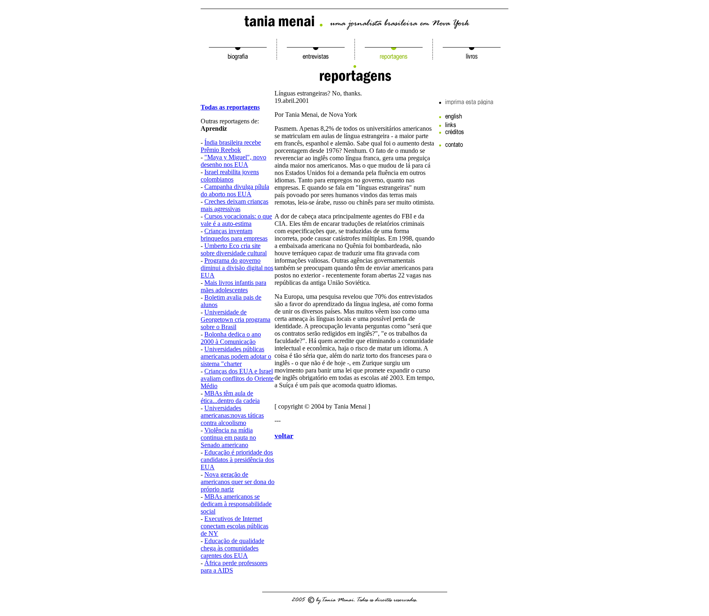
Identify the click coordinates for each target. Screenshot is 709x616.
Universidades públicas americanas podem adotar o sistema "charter (236, 356)
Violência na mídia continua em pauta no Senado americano (228, 437)
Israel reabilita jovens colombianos (230, 175)
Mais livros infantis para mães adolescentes (233, 286)
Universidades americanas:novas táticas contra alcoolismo (232, 415)
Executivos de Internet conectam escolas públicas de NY (234, 526)
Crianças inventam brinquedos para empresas (234, 234)
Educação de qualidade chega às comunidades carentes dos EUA (232, 548)
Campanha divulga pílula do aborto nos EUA (235, 190)
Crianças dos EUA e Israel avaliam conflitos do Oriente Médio (237, 378)
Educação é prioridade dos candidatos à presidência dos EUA (237, 460)
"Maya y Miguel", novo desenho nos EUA (233, 161)
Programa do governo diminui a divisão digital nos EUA (237, 268)
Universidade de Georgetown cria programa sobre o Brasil (235, 319)
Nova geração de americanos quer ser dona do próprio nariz (237, 482)
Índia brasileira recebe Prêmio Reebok (231, 146)
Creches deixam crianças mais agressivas (234, 205)
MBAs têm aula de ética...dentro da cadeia (230, 397)
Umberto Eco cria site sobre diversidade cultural (234, 249)
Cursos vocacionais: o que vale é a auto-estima (236, 220)
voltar (283, 436)
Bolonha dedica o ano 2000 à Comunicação (231, 338)
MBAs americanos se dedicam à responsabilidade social (236, 504)
